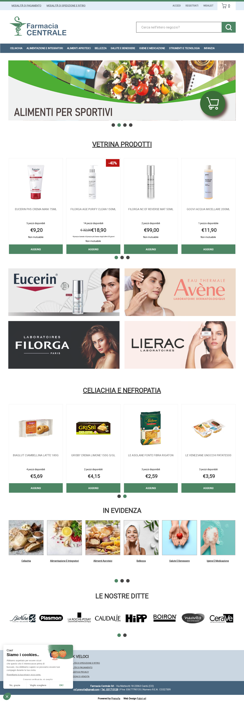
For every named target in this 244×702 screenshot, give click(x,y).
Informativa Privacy (77, 672)
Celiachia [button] (16, 48)
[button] (113, 125)
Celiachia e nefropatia (122, 390)
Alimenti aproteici (79, 48)
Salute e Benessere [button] (123, 48)
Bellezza (141, 561)
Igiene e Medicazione (218, 561)
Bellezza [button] (101, 48)
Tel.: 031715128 (109, 689)
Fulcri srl (141, 698)
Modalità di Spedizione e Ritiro (66, 5)
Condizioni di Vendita (77, 676)
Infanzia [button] (209, 48)
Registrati (192, 5)
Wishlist (208, 5)
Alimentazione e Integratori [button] (45, 48)
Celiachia (26, 561)
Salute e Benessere (179, 561)
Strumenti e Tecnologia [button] (184, 48)
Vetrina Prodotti (122, 144)
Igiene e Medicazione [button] (152, 48)
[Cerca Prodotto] (229, 27)
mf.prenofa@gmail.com (86, 689)
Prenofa (115, 698)
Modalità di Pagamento (26, 5)
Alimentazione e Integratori (64, 561)
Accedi (177, 5)
